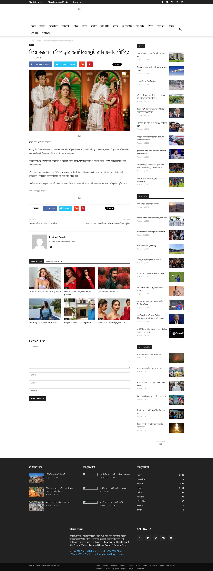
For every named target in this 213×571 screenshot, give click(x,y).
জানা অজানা (140, 26)
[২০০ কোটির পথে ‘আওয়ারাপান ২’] (114, 278)
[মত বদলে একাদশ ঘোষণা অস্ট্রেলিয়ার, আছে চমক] (176, 221)
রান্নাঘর (115, 26)
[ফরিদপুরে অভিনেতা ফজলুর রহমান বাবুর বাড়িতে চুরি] (79, 309)
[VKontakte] (177, 2)
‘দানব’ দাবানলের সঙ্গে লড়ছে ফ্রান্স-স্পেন (149, 354)
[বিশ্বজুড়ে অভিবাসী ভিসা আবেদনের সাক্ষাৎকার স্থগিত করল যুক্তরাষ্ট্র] (176, 140)
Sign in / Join (78, 2)
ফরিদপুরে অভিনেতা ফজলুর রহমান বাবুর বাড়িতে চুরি (78, 323)
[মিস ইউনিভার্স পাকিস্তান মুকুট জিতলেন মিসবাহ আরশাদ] (176, 291)
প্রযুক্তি (171, 26)
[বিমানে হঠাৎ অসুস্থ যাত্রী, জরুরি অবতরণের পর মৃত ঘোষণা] (176, 71)
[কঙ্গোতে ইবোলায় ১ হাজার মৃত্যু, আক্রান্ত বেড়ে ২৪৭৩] (176, 386)
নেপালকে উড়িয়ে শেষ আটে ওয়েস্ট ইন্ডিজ (43, 223)
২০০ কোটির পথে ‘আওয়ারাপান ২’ (108, 292)
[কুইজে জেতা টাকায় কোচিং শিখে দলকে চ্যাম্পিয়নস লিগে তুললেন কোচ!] (176, 154)
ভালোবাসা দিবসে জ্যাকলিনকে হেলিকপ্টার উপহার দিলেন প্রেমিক (108, 223)
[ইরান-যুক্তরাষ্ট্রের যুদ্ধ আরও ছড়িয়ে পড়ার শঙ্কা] (176, 400)
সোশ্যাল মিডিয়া (127, 26)
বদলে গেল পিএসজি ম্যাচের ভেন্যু (146, 246)
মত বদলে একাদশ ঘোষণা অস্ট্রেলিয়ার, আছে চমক (151, 218)
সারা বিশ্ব (140, 505)
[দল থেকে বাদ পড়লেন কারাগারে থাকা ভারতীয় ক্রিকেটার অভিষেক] (176, 305)
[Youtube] (182, 2)
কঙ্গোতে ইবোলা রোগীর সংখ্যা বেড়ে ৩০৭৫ (149, 368)
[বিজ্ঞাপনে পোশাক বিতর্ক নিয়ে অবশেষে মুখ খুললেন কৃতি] (45, 278)
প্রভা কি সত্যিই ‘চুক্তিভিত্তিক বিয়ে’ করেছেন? (43, 323)
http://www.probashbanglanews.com (62, 241)
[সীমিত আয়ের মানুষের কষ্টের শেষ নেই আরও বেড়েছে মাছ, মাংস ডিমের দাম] (36, 492)
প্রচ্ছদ (33, 26)
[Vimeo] (172, 2)
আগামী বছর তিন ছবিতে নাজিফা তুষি (111, 502)
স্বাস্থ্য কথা (160, 26)
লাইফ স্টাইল (105, 26)
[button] (180, 29)
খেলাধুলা (75, 26)
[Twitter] (167, 2)
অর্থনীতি (139, 492)
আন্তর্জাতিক (53, 26)
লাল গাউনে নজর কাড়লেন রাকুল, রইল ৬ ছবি (111, 323)
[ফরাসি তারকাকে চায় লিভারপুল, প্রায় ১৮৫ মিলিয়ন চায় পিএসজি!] (176, 182)
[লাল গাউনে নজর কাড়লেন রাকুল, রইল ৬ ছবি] (114, 309)
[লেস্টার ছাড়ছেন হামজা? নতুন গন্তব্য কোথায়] (176, 277)
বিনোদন (84, 26)
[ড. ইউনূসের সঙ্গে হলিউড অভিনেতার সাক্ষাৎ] (90, 492)
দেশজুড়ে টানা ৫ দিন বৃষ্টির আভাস (146, 81)
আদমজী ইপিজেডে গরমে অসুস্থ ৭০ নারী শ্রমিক (151, 232)
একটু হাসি (34, 32)
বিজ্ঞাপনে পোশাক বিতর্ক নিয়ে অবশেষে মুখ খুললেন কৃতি (45, 292)
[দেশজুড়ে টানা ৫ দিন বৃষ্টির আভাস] (176, 85)
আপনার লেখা (46, 32)
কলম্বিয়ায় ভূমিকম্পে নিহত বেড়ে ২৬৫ (58, 502)
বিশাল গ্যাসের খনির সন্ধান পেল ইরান (148, 204)
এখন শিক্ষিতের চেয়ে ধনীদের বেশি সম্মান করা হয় (115, 474)
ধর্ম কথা (150, 26)
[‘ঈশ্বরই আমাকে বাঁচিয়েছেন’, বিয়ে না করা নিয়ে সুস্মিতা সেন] (79, 278)
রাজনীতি (94, 26)
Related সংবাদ (36, 261)
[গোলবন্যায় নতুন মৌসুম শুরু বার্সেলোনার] (176, 263)
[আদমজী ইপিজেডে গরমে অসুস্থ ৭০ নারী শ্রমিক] (176, 235)
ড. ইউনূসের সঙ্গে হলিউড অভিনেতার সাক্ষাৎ (113, 488)
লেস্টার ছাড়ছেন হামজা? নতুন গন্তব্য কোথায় (150, 273)
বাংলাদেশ (42, 26)
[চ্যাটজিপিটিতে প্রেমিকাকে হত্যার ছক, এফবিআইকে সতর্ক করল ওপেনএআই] (176, 333)
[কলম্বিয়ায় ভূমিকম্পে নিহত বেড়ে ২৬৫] (36, 506)
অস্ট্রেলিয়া (65, 26)
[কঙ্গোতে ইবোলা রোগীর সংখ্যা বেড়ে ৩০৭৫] (176, 372)
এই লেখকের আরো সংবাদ (54, 261)
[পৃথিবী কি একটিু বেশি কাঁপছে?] (36, 478)
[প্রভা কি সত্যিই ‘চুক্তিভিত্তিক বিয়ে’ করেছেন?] (45, 309)
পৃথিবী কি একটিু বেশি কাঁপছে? (55, 474)
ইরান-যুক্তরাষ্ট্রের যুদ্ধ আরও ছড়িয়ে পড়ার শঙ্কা (151, 396)
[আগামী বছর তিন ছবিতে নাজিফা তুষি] (90, 506)
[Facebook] (162, 2)
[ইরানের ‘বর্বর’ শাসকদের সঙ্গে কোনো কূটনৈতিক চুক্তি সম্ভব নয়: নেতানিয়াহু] (176, 113)
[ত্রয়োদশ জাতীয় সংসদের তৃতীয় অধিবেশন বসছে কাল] (176, 57)
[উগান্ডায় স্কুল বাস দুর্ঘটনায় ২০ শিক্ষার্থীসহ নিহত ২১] (176, 414)
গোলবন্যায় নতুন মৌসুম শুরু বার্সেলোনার (149, 259)
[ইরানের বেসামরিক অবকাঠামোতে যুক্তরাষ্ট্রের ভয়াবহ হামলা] (176, 428)
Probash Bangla (57, 237)
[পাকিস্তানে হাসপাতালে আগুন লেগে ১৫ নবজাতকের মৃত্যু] (176, 127)
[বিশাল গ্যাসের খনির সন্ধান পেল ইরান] (176, 207)
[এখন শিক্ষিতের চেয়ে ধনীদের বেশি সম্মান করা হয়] (90, 478)
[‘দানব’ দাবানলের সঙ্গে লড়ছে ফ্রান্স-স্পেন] (176, 358)
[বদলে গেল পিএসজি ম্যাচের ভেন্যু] (176, 249)
